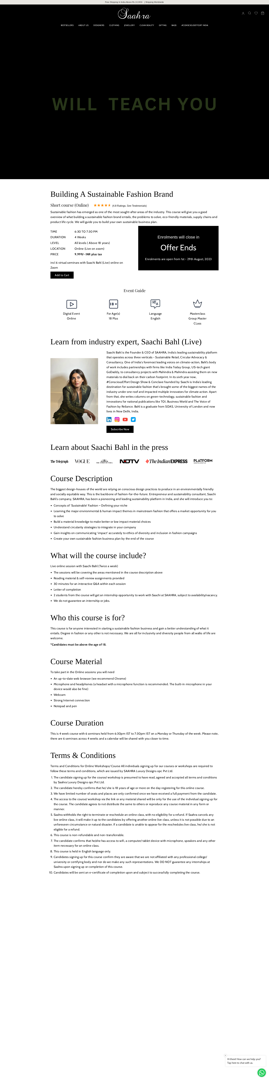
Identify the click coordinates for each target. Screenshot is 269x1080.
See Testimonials (136, 205)
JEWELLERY (129, 25)
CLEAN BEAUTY (147, 25)
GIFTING (163, 25)
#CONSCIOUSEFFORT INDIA (195, 25)
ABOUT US (83, 25)
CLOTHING (114, 25)
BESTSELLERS (67, 25)
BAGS (174, 25)
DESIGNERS (98, 25)
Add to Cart (62, 275)
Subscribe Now (120, 429)
